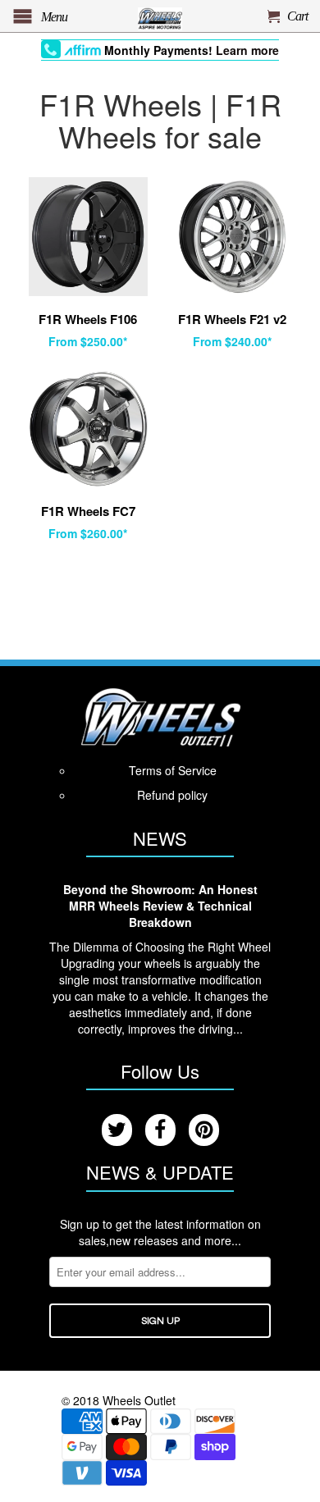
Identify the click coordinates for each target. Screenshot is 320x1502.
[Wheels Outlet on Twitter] (117, 1130)
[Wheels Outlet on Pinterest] (204, 1130)
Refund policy (172, 795)
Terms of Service (173, 770)
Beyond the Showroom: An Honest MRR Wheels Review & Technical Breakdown (160, 905)
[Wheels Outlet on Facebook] (160, 1130)
